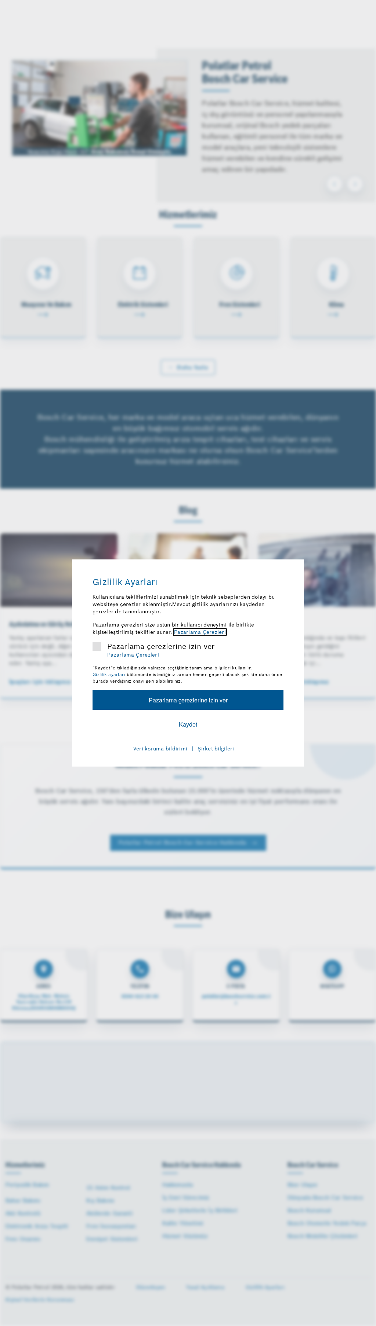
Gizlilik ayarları (109, 674)
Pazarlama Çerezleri (200, 632)
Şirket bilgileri (216, 749)
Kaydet (188, 724)
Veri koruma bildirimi (160, 749)
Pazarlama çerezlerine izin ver (161, 646)
